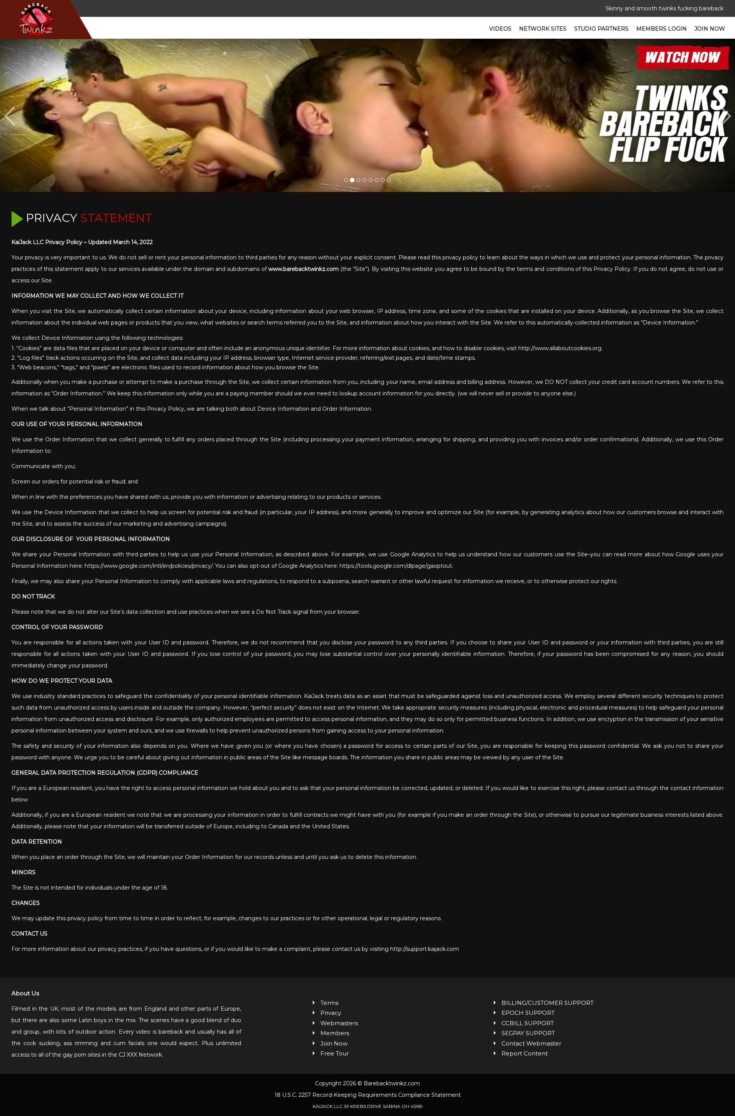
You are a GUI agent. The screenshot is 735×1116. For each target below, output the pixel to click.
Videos (500, 28)
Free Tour (334, 1053)
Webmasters (339, 1023)
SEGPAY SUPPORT (528, 1033)
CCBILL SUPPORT (527, 1023)
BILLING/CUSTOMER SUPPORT (547, 1002)
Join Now (709, 28)
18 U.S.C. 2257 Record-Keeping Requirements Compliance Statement (367, 1094)
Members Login (661, 28)
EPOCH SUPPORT (528, 1012)
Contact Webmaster (531, 1043)
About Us (25, 993)
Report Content (524, 1053)
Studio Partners (601, 28)
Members (334, 1033)
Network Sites (543, 28)
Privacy (330, 1012)
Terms (329, 1002)
